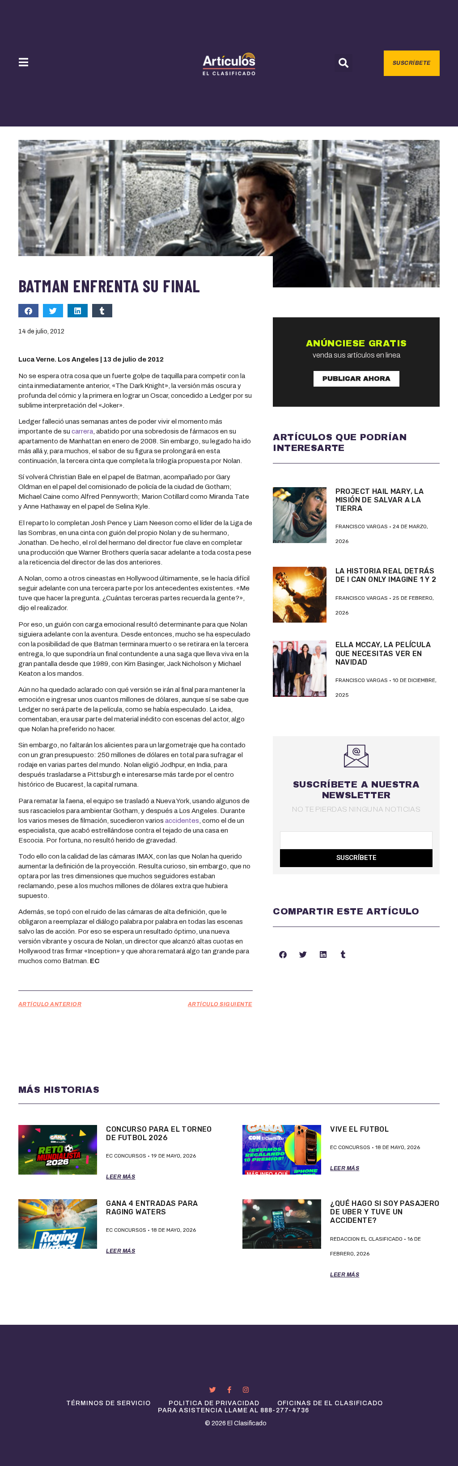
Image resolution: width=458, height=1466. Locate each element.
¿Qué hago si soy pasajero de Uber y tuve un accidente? (384, 1212)
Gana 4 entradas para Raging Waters (152, 1207)
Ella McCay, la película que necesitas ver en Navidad (383, 653)
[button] (343, 63)
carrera (82, 431)
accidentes (182, 820)
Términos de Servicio (108, 1403)
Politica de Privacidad (214, 1403)
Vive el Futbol (359, 1129)
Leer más (120, 1177)
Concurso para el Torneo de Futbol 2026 (159, 1133)
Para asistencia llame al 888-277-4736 (233, 1410)
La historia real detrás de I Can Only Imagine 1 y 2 (386, 575)
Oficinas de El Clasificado (330, 1403)
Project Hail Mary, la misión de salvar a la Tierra (379, 500)
